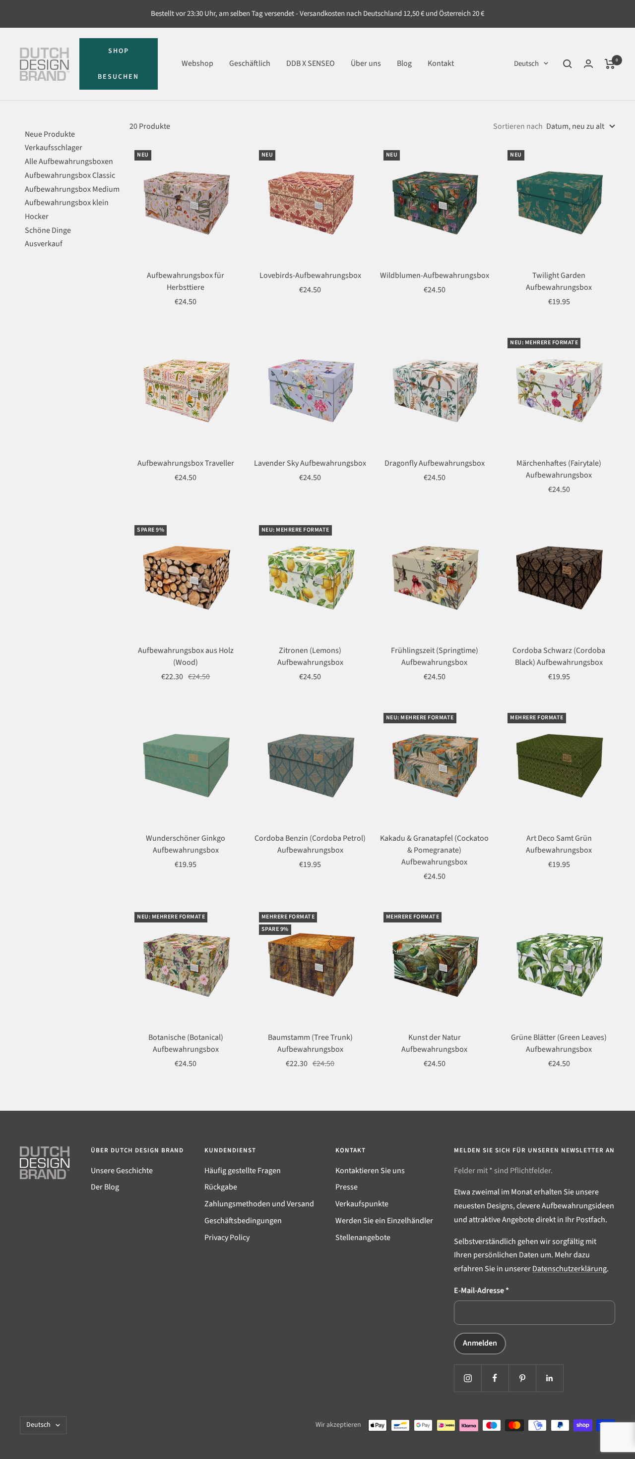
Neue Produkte (50, 134)
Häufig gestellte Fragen (242, 1170)
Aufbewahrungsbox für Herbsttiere (185, 281)
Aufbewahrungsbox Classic (70, 175)
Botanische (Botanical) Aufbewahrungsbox (185, 1043)
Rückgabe (220, 1187)
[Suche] (567, 63)
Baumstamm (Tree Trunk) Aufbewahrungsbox (310, 1043)
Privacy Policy (227, 1237)
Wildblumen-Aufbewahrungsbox (434, 275)
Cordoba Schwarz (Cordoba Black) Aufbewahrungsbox (558, 656)
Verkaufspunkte (361, 1203)
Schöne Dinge (48, 230)
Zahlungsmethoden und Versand (259, 1203)
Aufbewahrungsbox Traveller (185, 463)
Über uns (366, 63)
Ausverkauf (44, 243)
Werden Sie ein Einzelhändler (384, 1220)
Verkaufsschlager (53, 147)
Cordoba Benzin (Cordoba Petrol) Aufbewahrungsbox (310, 844)
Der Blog (105, 1187)
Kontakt (441, 63)
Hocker (37, 216)
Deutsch (526, 63)
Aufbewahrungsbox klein (67, 202)
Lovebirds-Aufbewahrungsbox (310, 275)
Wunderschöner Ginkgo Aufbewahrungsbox (185, 844)
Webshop (197, 63)
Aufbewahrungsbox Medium (72, 189)
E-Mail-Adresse (481, 1290)
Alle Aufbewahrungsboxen (69, 161)
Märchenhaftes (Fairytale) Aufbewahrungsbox (558, 469)
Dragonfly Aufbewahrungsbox (434, 463)
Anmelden (480, 1343)
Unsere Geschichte (122, 1170)
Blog (404, 63)
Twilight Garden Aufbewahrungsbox (559, 281)
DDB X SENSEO (310, 63)
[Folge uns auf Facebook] (494, 1378)
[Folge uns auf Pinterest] (522, 1378)
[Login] (588, 63)
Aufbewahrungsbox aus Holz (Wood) (186, 656)
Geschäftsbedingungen (243, 1220)
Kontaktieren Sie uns (370, 1170)
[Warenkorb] (610, 64)
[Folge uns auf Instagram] (467, 1378)
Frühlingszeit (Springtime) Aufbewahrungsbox (434, 656)
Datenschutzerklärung (569, 1268)
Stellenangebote (362, 1237)
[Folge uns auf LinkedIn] (549, 1378)
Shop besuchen (118, 64)
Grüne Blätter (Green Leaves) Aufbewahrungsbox (559, 1043)
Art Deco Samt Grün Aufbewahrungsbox (559, 844)
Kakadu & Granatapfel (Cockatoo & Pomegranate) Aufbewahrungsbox (434, 850)
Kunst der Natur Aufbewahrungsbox (434, 1043)
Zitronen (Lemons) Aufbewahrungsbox (310, 656)
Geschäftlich (249, 63)
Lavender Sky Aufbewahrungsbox (310, 463)
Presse (346, 1187)
